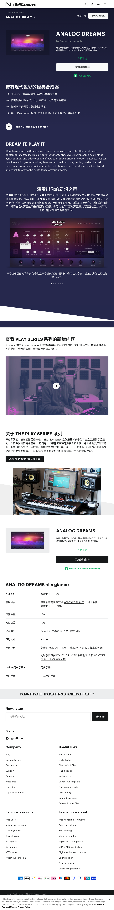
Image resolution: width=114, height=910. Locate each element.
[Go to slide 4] (58, 283)
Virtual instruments (16, 825)
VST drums (11, 852)
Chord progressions (69, 868)
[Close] (109, 899)
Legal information (15, 792)
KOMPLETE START (51, 606)
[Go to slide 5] (60, 283)
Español (44, 894)
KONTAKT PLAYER (74, 602)
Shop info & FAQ (67, 765)
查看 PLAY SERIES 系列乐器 (24, 459)
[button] (27, 126)
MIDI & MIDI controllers (70, 847)
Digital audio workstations (72, 852)
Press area (11, 781)
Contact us (11, 765)
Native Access (66, 776)
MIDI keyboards (14, 830)
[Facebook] (7, 738)
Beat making (65, 830)
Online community (68, 787)
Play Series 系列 (26, 113)
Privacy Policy (24, 907)
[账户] (92, 4)
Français (37, 894)
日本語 (14, 894)
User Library (65, 792)
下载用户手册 (48, 676)
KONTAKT (78, 648)
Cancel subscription (69, 781)
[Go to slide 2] (53, 283)
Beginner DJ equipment (71, 841)
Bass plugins (12, 836)
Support (10, 771)
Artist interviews (67, 825)
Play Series (19, 12)
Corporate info (13, 760)
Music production (68, 836)
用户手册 (46, 667)
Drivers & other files (69, 803)
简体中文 (29, 894)
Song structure (67, 863)
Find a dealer (65, 771)
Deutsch (21, 894)
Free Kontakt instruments (72, 820)
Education (11, 787)
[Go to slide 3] (55, 283)
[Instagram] (12, 738)
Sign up (100, 716)
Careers (10, 776)
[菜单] (105, 4)
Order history (66, 760)
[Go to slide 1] (51, 283)
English (8, 894)
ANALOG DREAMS (20, 17)
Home (8, 12)
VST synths (11, 841)
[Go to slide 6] (62, 283)
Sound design (66, 858)
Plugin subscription (16, 858)
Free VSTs (11, 820)
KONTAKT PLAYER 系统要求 (72, 655)
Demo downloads (68, 798)
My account (65, 754)
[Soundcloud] (22, 738)
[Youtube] (17, 738)
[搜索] (87, 4)
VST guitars (12, 847)
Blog (8, 754)
